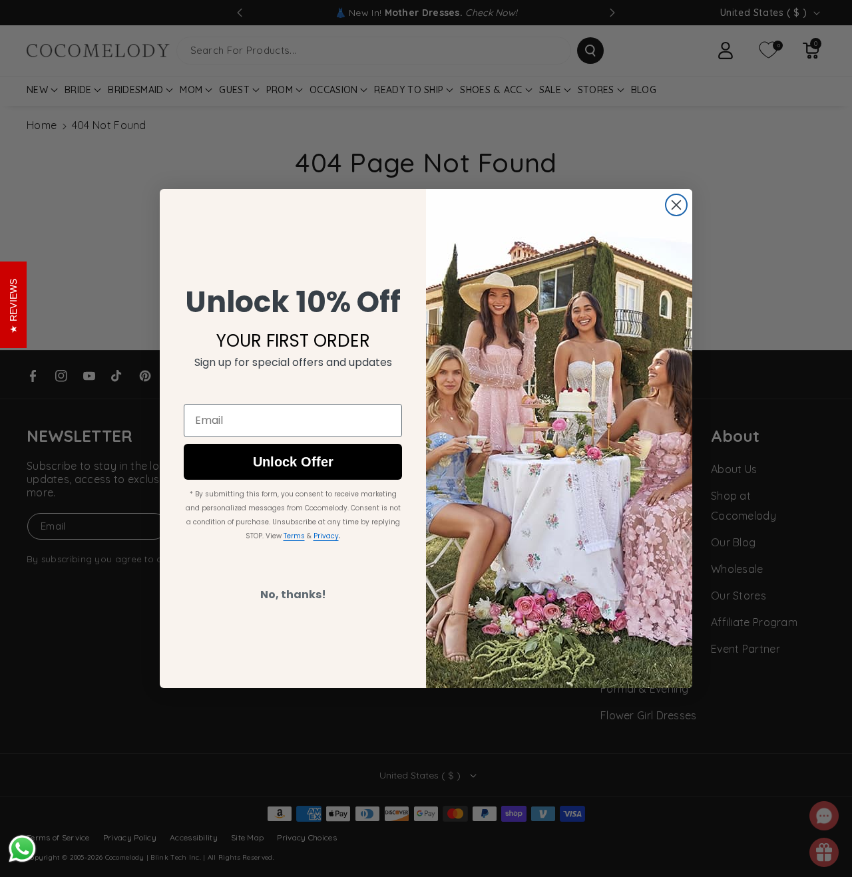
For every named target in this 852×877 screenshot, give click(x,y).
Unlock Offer (293, 461)
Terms (294, 536)
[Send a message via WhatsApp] (22, 848)
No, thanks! (293, 594)
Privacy (326, 536)
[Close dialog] (676, 205)
